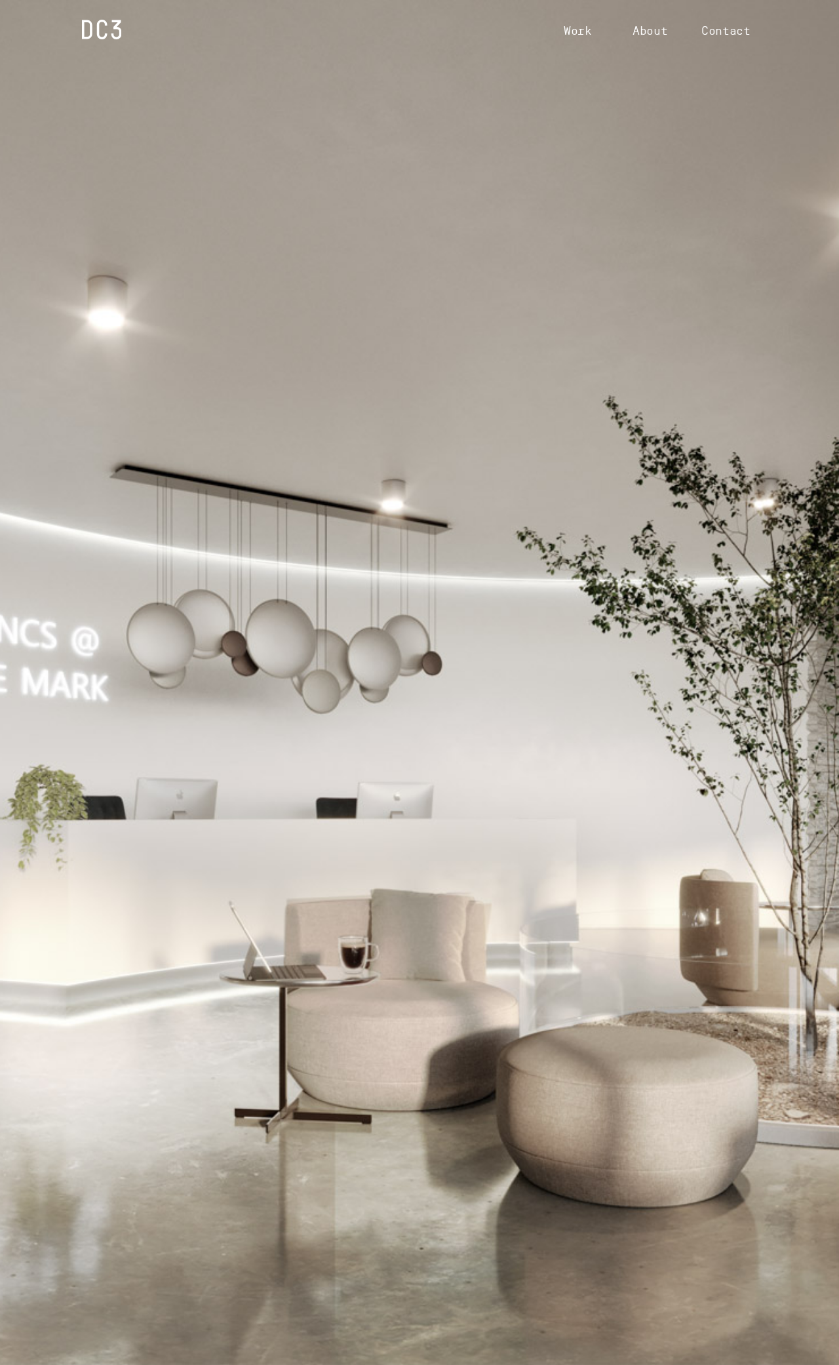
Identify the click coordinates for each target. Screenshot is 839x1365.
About (650, 30)
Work (578, 30)
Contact (725, 30)
